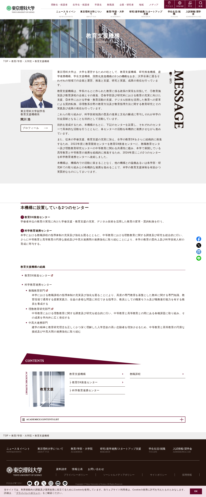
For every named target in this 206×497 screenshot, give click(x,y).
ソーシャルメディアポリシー (119, 474)
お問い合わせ (96, 469)
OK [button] (196, 491)
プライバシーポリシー (76, 474)
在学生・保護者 (81, 4)
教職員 (110, 4)
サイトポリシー (158, 474)
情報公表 (77, 469)
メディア (154, 4)
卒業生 (98, 4)
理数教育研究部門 (40, 308)
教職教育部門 (37, 290)
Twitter (198, 245)
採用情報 (187, 474)
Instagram (50, 483)
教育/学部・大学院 (21, 61)
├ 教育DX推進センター (83, 382)
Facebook (198, 239)
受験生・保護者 (59, 4)
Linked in (198, 251)
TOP (5, 61)
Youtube (29, 483)
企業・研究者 (127, 4)
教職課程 (135, 374)
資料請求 (61, 469)
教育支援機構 (77, 374)
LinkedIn (58, 483)
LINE (198, 258)
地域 (141, 4)
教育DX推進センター (37, 275)
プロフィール (31, 128)
